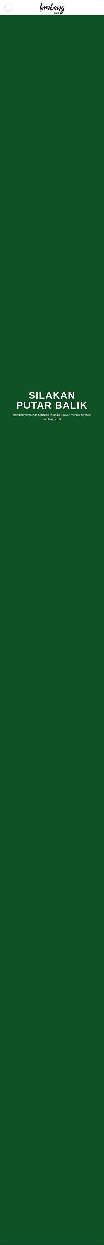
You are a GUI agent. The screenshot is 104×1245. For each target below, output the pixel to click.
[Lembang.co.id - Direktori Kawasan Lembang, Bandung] (52, 7)
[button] (8, 8)
